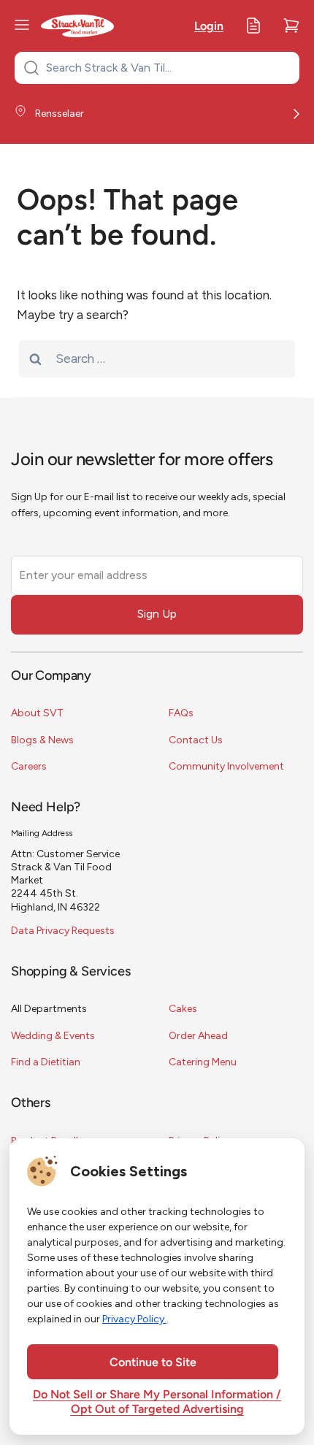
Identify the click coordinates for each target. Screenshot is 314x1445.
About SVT (37, 713)
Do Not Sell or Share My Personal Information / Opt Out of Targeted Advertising (157, 1403)
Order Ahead (198, 1036)
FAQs (181, 713)
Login (208, 27)
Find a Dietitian (45, 1062)
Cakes (183, 1009)
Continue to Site (153, 1363)
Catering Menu (203, 1062)
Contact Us (196, 740)
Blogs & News (42, 740)
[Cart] (291, 25)
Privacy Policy (134, 1319)
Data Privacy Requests (63, 930)
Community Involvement (226, 766)
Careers (29, 766)
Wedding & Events (53, 1036)
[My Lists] (253, 26)
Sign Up (157, 614)
